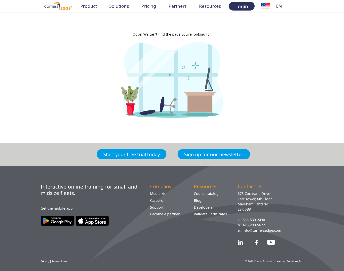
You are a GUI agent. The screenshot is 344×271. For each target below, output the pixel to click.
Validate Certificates (212, 214)
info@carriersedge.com (264, 230)
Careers (157, 200)
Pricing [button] (149, 6)
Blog (198, 200)
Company (162, 186)
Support (157, 207)
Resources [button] (210, 6)
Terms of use (60, 261)
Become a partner (166, 214)
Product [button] (88, 6)
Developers (204, 207)
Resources (206, 186)
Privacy (45, 261)
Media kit (158, 193)
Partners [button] (177, 6)
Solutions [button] (119, 6)
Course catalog (208, 193)
